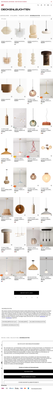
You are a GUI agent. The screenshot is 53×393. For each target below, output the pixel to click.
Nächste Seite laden (26, 293)
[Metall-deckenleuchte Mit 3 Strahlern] (46, 237)
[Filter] (51, 19)
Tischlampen (9, 317)
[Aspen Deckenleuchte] (46, 148)
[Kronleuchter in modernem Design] (19, 30)
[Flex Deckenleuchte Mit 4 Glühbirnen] (33, 148)
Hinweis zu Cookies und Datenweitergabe (28, 367)
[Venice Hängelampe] (33, 118)
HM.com (3, 337)
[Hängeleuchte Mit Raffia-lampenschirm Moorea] (19, 266)
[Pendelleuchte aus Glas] (46, 30)
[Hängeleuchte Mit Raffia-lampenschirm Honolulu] (6, 207)
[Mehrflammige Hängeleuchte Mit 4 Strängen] (19, 118)
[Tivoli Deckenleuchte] (46, 59)
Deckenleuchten (24, 337)
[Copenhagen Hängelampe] (19, 237)
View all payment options (36, 388)
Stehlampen (42, 316)
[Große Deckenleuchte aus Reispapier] (19, 59)
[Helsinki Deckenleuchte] (33, 177)
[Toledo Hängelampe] (19, 207)
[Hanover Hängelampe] (6, 148)
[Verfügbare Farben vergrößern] (15, 44)
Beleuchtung (14, 337)
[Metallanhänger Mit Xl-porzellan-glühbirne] (46, 266)
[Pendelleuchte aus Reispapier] (6, 30)
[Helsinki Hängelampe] (33, 88)
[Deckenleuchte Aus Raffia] (33, 266)
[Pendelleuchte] (6, 88)
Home (8, 337)
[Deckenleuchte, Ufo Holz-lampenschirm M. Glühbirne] (19, 148)
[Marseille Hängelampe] (46, 118)
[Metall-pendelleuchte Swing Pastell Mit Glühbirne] (46, 88)
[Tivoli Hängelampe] (6, 118)
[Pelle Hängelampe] (6, 177)
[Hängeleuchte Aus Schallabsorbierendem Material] (33, 237)
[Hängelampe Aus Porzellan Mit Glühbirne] (6, 266)
